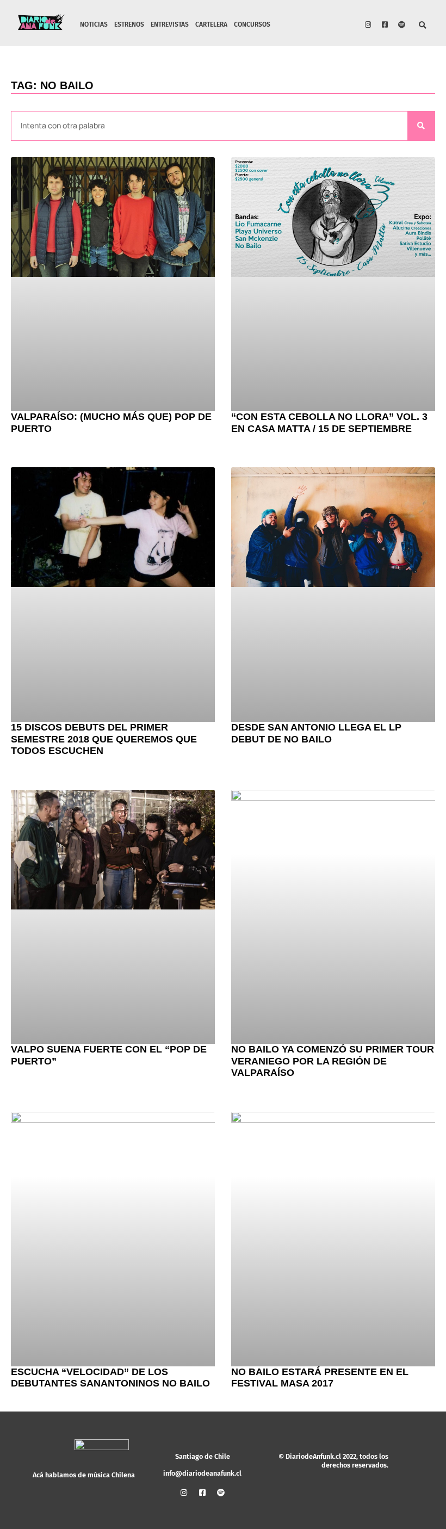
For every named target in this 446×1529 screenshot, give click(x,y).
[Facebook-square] (385, 24)
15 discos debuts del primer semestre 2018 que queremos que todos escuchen (104, 739)
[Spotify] (402, 24)
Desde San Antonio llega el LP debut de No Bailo (316, 733)
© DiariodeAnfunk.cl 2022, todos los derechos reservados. (333, 1460)
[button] (423, 26)
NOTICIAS (94, 24)
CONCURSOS (252, 24)
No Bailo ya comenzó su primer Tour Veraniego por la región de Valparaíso (332, 1061)
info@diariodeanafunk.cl (202, 1473)
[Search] (421, 126)
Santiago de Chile (202, 1456)
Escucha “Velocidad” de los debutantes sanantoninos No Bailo (110, 1377)
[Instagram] (368, 24)
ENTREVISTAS (170, 24)
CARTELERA (211, 24)
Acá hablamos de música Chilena (84, 1475)
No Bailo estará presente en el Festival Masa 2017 (319, 1377)
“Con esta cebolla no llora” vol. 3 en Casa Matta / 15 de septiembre (329, 422)
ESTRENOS (129, 24)
